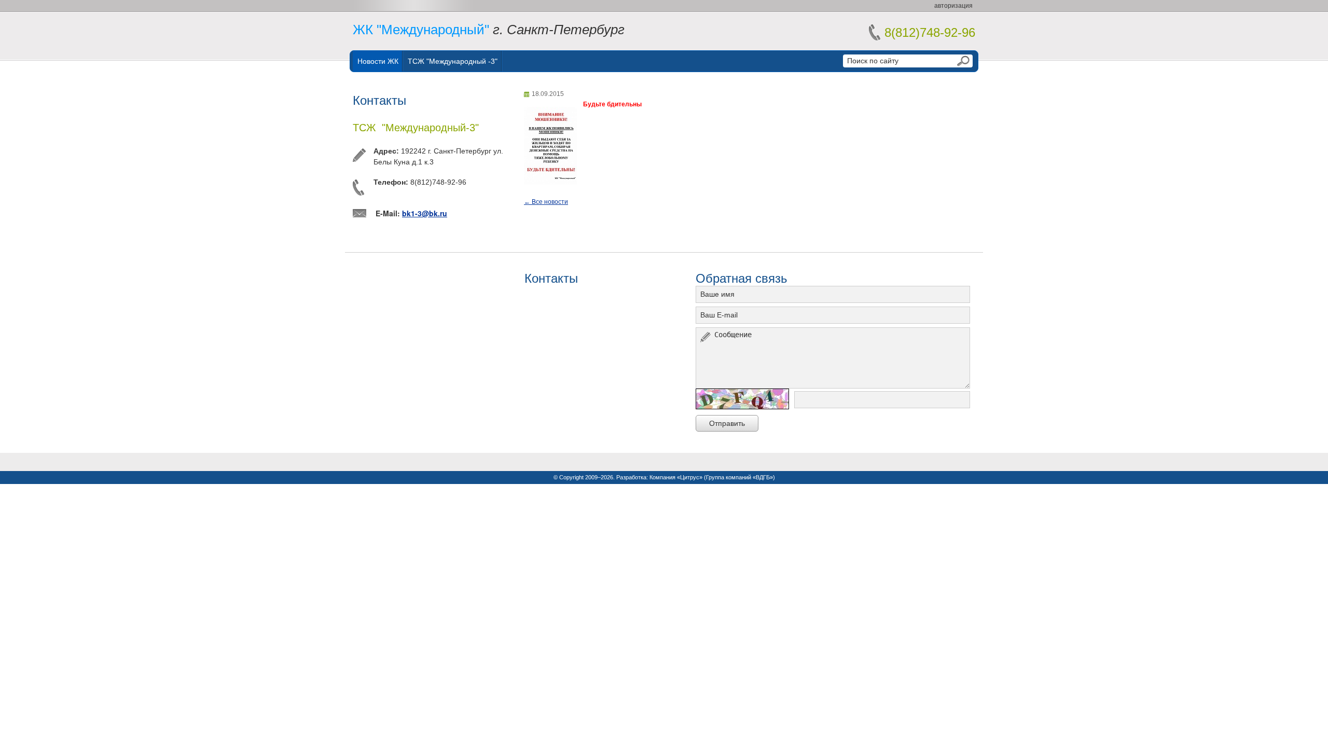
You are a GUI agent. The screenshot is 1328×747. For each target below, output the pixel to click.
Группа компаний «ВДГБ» (739, 477)
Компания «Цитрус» (675, 477)
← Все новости (546, 201)
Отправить (727, 423)
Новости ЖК (377, 61)
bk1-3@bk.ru (424, 213)
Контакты (379, 100)
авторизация (953, 6)
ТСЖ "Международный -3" (452, 61)
